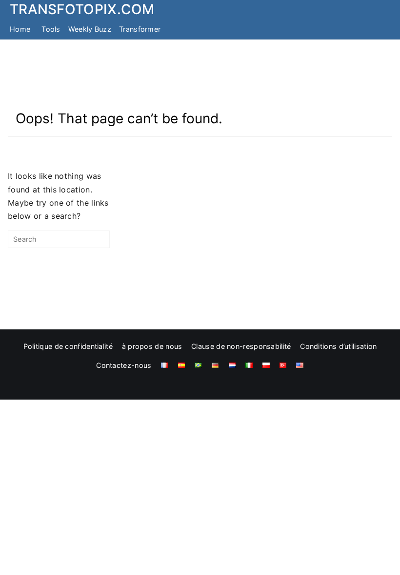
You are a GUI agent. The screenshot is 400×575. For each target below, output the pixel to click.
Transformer (139, 29)
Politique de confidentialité (68, 346)
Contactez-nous (123, 365)
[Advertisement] (200, 74)
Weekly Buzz (89, 29)
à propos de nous (152, 346)
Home (20, 29)
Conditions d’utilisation (338, 346)
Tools (50, 29)
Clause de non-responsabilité (241, 346)
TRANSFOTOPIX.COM (82, 9)
